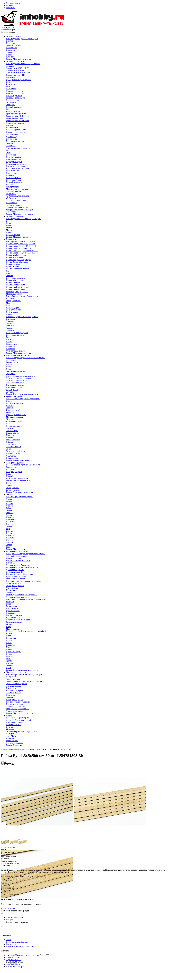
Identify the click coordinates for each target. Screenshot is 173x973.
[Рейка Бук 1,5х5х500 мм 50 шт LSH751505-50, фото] (37, 837)
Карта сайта (11, 944)
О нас (8, 940)
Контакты (10, 8)
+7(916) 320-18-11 (13, 957)
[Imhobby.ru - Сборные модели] (32, 25)
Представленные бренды (17, 942)
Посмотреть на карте (15, 966)
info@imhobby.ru (13, 964)
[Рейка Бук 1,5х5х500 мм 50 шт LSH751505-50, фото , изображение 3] (37, 909)
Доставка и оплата (14, 3)
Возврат (9, 5)
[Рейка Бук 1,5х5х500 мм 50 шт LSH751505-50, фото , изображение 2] (110, 837)
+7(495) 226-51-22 (13, 960)
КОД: (3, 762)
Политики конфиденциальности (20, 946)
